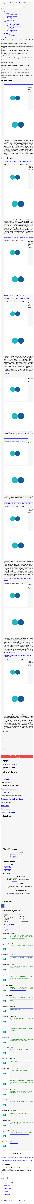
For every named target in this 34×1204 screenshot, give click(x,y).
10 (4, 749)
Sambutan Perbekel (12, 14)
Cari (24, 7)
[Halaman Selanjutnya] (4, 751)
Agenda (5, 779)
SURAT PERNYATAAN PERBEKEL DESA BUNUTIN (16, 438)
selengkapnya (14, 881)
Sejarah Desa (10, 17)
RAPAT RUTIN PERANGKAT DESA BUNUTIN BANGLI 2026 (18, 161)
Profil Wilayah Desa (12, 16)
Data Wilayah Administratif (14, 23)
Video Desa (7, 870)
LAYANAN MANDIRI (11, 764)
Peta (5, 37)
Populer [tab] (6, 929)
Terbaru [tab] (6, 927)
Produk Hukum (11, 34)
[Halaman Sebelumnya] (4, 735)
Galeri (6, 792)
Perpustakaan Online (9, 864)
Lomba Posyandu (8, 812)
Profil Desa (6, 13)
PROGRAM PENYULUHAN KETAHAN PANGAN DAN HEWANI (18, 84)
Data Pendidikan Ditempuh (14, 26)
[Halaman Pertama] (4, 734)
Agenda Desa (7, 867)
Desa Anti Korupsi (8, 373)
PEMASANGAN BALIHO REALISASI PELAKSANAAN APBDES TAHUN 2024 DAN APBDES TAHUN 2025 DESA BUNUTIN (18, 503)
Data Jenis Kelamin (12, 30)
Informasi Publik (11, 35)
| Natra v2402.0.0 (23, 1200)
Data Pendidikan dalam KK (14, 24)
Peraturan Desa (7, 869)
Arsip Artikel (8, 924)
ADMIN (3, 764)
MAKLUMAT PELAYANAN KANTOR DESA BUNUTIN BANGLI (18, 237)
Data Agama (10, 28)
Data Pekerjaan (11, 27)
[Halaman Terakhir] (4, 752)
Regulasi (6, 33)
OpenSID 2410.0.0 (13, 1200)
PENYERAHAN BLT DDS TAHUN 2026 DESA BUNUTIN (16, 298)
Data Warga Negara (12, 31)
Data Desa (6, 21)
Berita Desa (7, 866)
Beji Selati (5, 806)
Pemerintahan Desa (8, 18)
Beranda (6, 11)
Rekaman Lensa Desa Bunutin (13, 799)
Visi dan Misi (10, 20)
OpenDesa (4, 1200)
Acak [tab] (5, 930)
